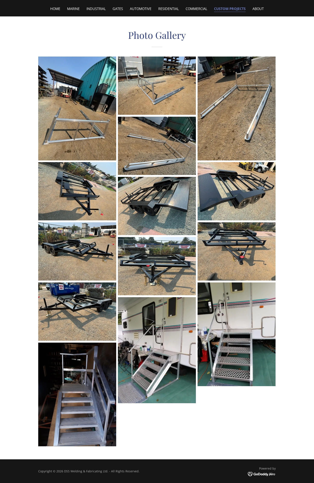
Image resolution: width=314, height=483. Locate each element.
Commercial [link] (196, 8)
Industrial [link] (96, 8)
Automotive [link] (140, 8)
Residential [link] (168, 8)
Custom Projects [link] (230, 8)
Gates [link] (118, 8)
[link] (262, 473)
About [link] (258, 8)
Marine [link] (73, 8)
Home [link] (55, 8)
